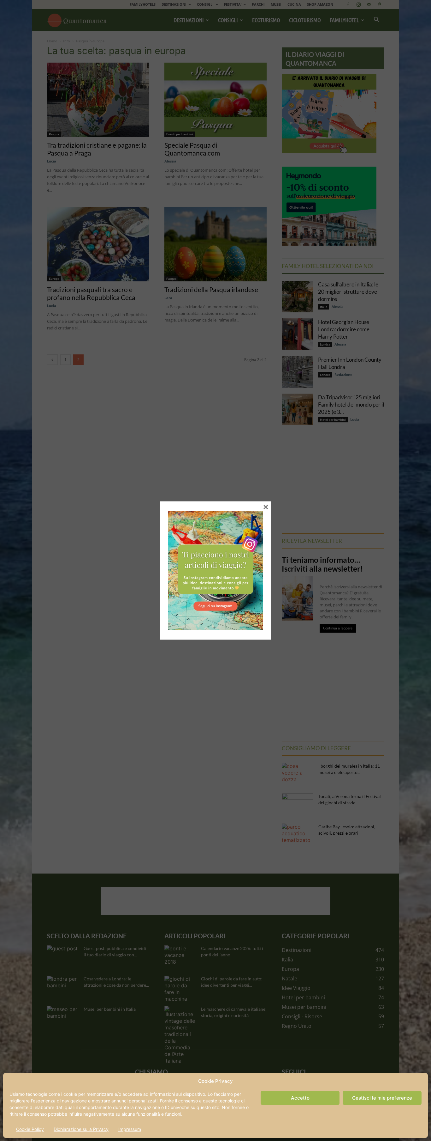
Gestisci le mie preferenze (382, 1098)
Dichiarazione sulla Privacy (81, 1129)
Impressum (129, 1129)
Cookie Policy (30, 1129)
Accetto (300, 1098)
